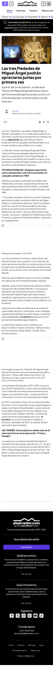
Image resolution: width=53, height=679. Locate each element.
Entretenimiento (19, 650)
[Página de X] (17, 617)
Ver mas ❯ (26, 574)
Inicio (10, 10)
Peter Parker (33, 17)
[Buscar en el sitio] (11, 4)
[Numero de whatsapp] (29, 617)
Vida (41, 645)
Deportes (35, 650)
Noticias (21, 10)
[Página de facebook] (11, 617)
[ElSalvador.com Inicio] (27, 3)
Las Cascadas (18, 17)
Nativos (44, 17)
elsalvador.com (11, 27)
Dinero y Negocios (26, 656)
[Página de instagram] (23, 617)
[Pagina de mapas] (43, 4)
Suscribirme (26, 547)
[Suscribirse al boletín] (5, 3)
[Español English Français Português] (49, 4)
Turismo (33, 10)
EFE (17, 111)
